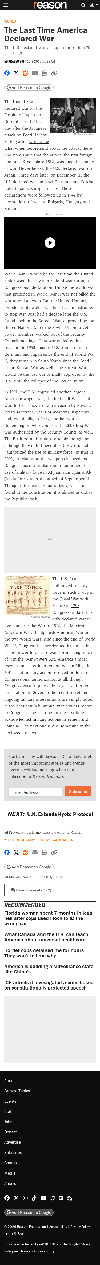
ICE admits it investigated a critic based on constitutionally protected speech (49, 985)
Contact (11, 1162)
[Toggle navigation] (6, 5)
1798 (75, 605)
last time (64, 274)
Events (10, 1101)
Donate (10, 1131)
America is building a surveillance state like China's (48, 969)
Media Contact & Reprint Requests (33, 877)
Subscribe (78, 791)
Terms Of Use (14, 1233)
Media (9, 1173)
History (44, 840)
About (9, 1080)
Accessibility (58, 1226)
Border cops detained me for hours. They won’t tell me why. (44, 953)
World (10, 21)
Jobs (8, 1121)
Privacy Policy (80, 1226)
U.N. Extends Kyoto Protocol (50, 814)
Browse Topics (17, 1090)
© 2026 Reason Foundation (25, 1226)
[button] (94, 5)
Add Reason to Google (31, 87)
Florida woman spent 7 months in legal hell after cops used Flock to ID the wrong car (49, 918)
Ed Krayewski (14, 61)
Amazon (11, 1183)
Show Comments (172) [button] (33, 890)
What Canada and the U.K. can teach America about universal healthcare (46, 937)
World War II (16, 274)
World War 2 (26, 840)
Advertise (12, 1142)
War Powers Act (40, 659)
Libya (80, 665)
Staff (8, 1111)
